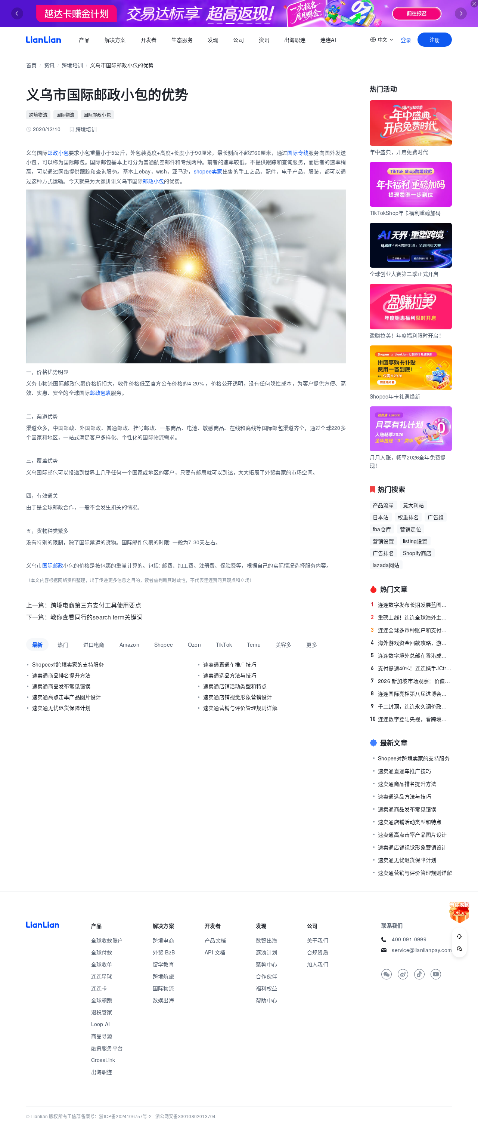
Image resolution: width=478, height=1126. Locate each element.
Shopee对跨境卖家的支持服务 (68, 664)
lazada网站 (386, 565)
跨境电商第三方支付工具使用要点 (95, 605)
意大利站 (413, 505)
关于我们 (317, 940)
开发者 (148, 39)
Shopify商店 (417, 553)
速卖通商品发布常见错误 (61, 686)
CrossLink (103, 1060)
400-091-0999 (409, 939)
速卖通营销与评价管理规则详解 (240, 707)
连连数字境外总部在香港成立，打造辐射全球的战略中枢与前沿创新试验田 (411, 655)
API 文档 (215, 952)
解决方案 (114, 39)
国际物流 (65, 114)
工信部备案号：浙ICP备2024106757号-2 (109, 1116)
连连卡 (99, 988)
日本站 (381, 517)
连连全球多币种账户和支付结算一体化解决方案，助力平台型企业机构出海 (411, 630)
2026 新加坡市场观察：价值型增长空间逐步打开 (411, 680)
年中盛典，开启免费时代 (399, 152)
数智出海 (266, 940)
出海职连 (294, 39)
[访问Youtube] (436, 974)
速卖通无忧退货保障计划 (61, 707)
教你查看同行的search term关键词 (96, 617)
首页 (43, 39)
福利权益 (266, 988)
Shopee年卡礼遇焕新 (395, 396)
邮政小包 (58, 152)
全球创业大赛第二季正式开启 (404, 273)
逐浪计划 (266, 952)
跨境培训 (72, 65)
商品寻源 (101, 1036)
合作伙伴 (266, 976)
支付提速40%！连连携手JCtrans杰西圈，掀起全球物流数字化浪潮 (411, 668)
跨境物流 (38, 114)
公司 (238, 39)
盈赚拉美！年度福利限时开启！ (407, 335)
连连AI (328, 39)
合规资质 (317, 952)
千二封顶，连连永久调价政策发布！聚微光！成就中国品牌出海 (411, 706)
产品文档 (215, 940)
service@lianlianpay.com (422, 950)
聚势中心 (266, 964)
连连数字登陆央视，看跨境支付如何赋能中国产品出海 (411, 719)
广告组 (436, 517)
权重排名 (408, 517)
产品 (84, 39)
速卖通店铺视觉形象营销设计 (237, 697)
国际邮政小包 (97, 114)
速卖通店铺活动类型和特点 (235, 686)
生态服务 (182, 39)
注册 (434, 39)
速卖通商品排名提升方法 (61, 675)
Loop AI (100, 1024)
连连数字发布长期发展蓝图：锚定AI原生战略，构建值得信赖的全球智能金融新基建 (411, 604)
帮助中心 (266, 1000)
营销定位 (410, 529)
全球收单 (101, 964)
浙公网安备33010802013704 (185, 1116)
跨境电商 (163, 940)
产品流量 (383, 505)
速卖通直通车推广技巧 (229, 664)
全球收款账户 (107, 940)
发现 (213, 39)
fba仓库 (382, 529)
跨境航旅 (163, 976)
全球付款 (101, 952)
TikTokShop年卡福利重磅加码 (405, 212)
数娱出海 (163, 1000)
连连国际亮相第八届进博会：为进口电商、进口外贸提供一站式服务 (411, 693)
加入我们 (317, 964)
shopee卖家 (208, 171)
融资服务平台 (107, 1048)
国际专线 (297, 152)
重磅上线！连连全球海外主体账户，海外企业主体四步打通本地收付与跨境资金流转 (411, 617)
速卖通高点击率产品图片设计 (66, 697)
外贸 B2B (164, 952)
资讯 (264, 39)
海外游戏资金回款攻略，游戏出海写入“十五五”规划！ (411, 642)
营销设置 (383, 541)
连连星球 (101, 976)
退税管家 (101, 1012)
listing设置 (415, 541)
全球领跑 (101, 1000)
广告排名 (383, 553)
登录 (406, 39)
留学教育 (163, 964)
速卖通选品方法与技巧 (229, 675)
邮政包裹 (100, 392)
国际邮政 (52, 565)
